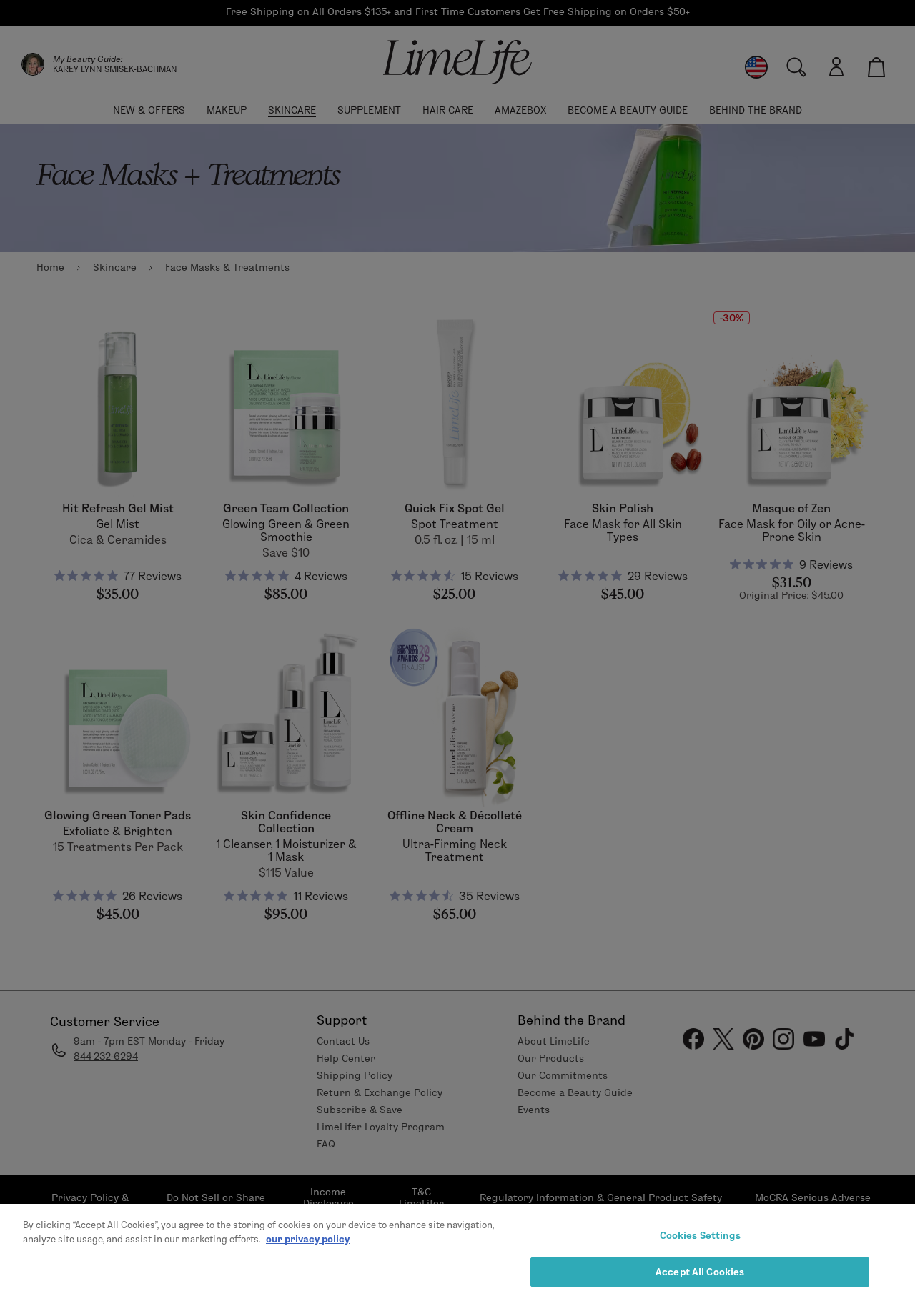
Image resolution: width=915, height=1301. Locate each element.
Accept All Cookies (700, 1271)
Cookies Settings (700, 1235)
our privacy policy (308, 1238)
